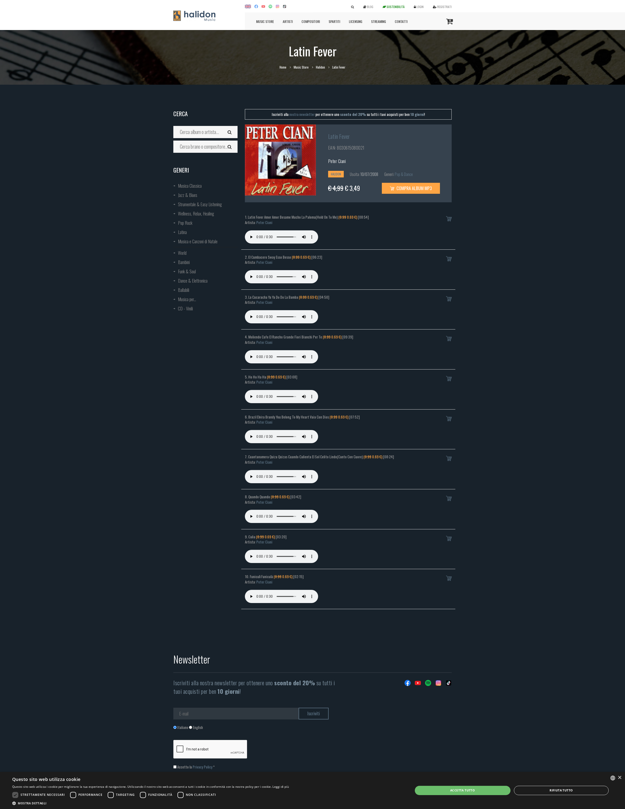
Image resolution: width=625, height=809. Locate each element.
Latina (182, 232)
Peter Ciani (337, 161)
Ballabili (183, 290)
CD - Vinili (185, 308)
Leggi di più (280, 787)
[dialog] (312, 790)
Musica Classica (190, 186)
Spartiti (334, 21)
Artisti (288, 21)
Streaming (378, 21)
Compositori (311, 21)
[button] (150, 803)
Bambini (184, 262)
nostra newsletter (302, 114)
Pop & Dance (404, 174)
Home (283, 67)
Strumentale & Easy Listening (200, 204)
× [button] (619, 777)
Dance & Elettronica (193, 280)
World (182, 253)
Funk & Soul (187, 271)
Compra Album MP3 (414, 188)
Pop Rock (185, 223)
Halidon (320, 67)
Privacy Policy (202, 766)
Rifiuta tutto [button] (561, 790)
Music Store (265, 21)
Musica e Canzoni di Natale (198, 241)
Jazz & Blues (187, 195)
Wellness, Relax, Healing (196, 213)
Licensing (355, 21)
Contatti (401, 21)
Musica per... (187, 299)
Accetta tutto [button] (462, 790)
